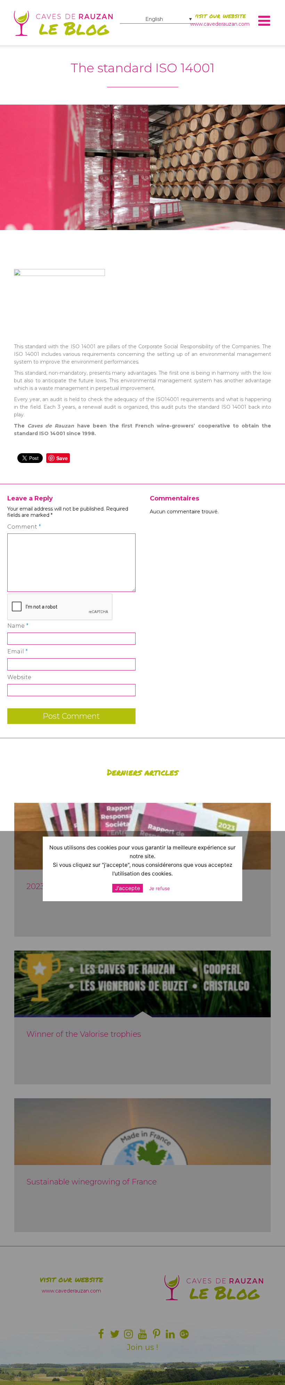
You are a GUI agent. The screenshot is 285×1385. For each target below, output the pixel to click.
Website (19, 677)
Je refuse (159, 888)
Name (17, 625)
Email (17, 651)
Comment (24, 526)
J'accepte (127, 888)
